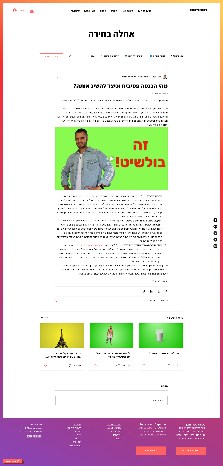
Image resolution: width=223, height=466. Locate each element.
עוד (92, 56)
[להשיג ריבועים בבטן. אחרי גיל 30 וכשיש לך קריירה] (111, 335)
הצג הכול (44, 317)
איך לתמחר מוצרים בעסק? (164, 353)
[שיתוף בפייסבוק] (166, 291)
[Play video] (111, 158)
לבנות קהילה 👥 (157, 56)
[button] (32, 10)
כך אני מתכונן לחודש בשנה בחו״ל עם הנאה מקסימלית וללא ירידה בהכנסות (63, 355)
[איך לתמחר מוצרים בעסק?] (161, 335)
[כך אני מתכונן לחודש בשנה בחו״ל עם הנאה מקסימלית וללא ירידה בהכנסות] (62, 335)
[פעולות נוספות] (57, 77)
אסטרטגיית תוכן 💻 (134, 56)
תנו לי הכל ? (177, 56)
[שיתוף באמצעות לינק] (143, 291)
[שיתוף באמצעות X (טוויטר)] (158, 291)
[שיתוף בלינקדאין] (151, 291)
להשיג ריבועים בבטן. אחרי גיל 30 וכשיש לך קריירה (113, 355)
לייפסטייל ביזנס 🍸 (109, 56)
